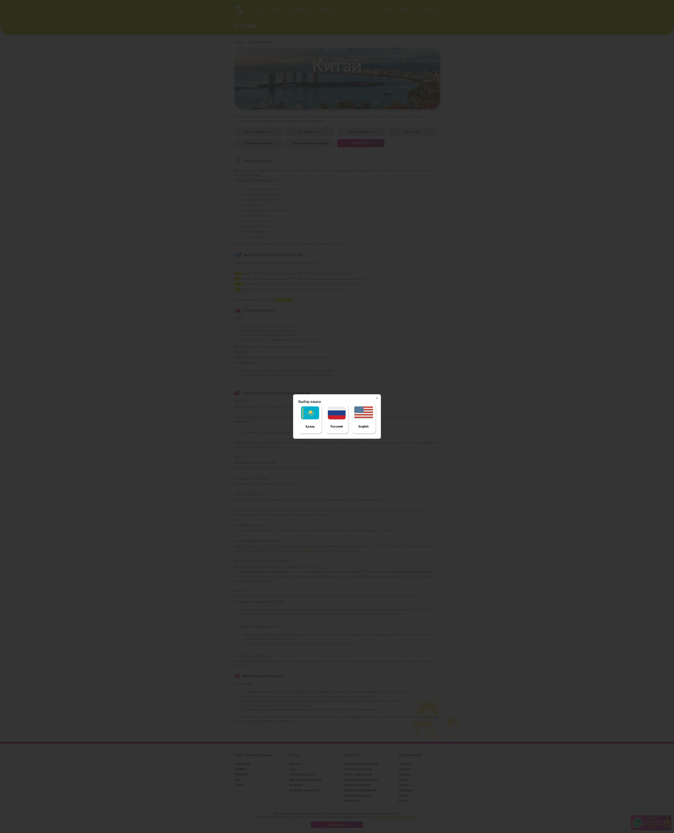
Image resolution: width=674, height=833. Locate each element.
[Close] (377, 398)
